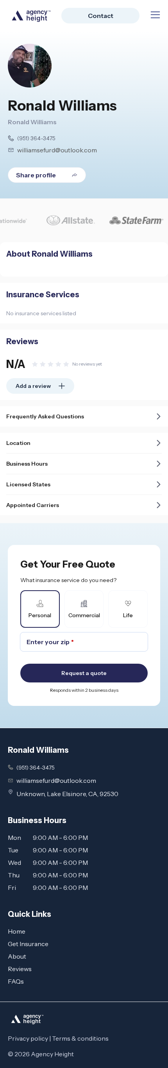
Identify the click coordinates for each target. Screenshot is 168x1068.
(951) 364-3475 (36, 138)
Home (16, 931)
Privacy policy (28, 1038)
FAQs (16, 981)
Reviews (20, 969)
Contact (100, 16)
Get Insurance (28, 944)
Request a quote (84, 673)
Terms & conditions (80, 1038)
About (17, 956)
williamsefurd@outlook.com (57, 150)
